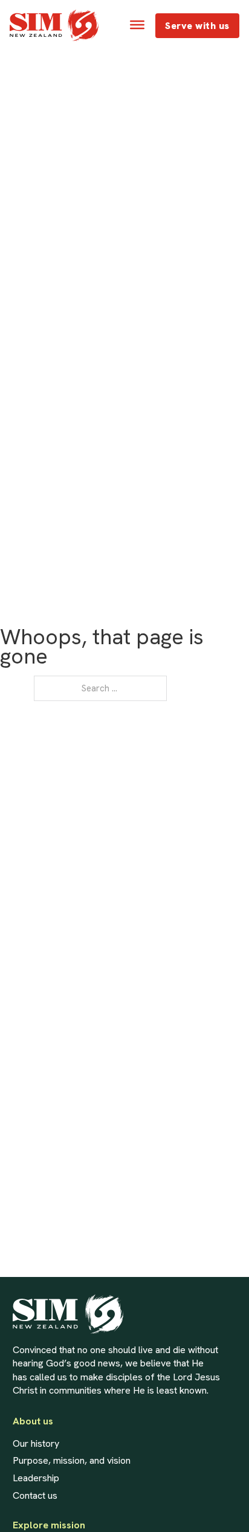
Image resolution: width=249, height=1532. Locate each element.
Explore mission (49, 1525)
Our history (36, 1443)
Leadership (36, 1478)
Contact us (35, 1495)
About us (33, 1421)
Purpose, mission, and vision (72, 1460)
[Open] (137, 25)
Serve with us (197, 25)
